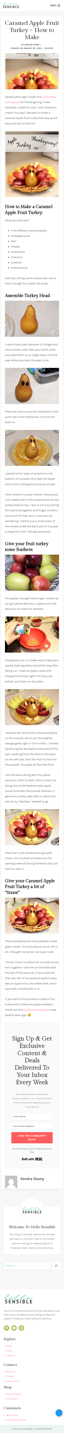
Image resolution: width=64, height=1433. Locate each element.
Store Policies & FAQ (16, 1420)
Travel (9, 1346)
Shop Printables (14, 1394)
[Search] (56, 1266)
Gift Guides (11, 1399)
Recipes (49, 48)
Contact (10, 1376)
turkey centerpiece (35, 1009)
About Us (10, 1371)
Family (9, 1351)
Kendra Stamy (32, 45)
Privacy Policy (12, 1381)
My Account (12, 1415)
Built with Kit (32, 1159)
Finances (10, 1355)
